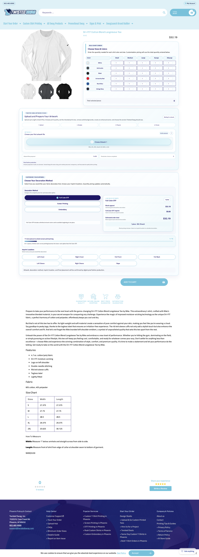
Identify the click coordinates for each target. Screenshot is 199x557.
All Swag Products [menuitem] (55, 23)
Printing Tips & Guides (166, 523)
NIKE (85, 35)
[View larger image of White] (87, 62)
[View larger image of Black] (87, 73)
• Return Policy (163, 534)
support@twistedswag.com (21, 528)
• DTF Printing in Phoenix (94, 526)
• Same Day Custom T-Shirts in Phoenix (133, 536)
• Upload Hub (52, 523)
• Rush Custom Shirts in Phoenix (97, 530)
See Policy (121, 553)
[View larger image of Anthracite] (87, 68)
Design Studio (126, 516)
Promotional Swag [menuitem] (76, 23)
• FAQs (49, 527)
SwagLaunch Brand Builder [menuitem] (118, 23)
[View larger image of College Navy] (87, 88)
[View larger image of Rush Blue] (87, 83)
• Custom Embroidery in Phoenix (97, 534)
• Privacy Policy (163, 527)
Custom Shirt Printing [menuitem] (32, 23)
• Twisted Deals (127, 530)
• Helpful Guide (52, 534)
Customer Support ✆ (55, 516)
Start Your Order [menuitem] (10, 23)
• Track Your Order (54, 519)
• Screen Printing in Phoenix (95, 522)
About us (160, 516)
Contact (160, 519)
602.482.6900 (9, 3)
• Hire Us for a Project (129, 526)
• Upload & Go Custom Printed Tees (133, 521)
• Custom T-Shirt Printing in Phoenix (95, 518)
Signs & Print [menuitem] (95, 23)
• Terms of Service (164, 531)
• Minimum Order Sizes (56, 531)
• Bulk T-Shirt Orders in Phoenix (133, 540)
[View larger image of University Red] (87, 78)
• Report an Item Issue (56, 538)
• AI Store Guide (163, 538)
